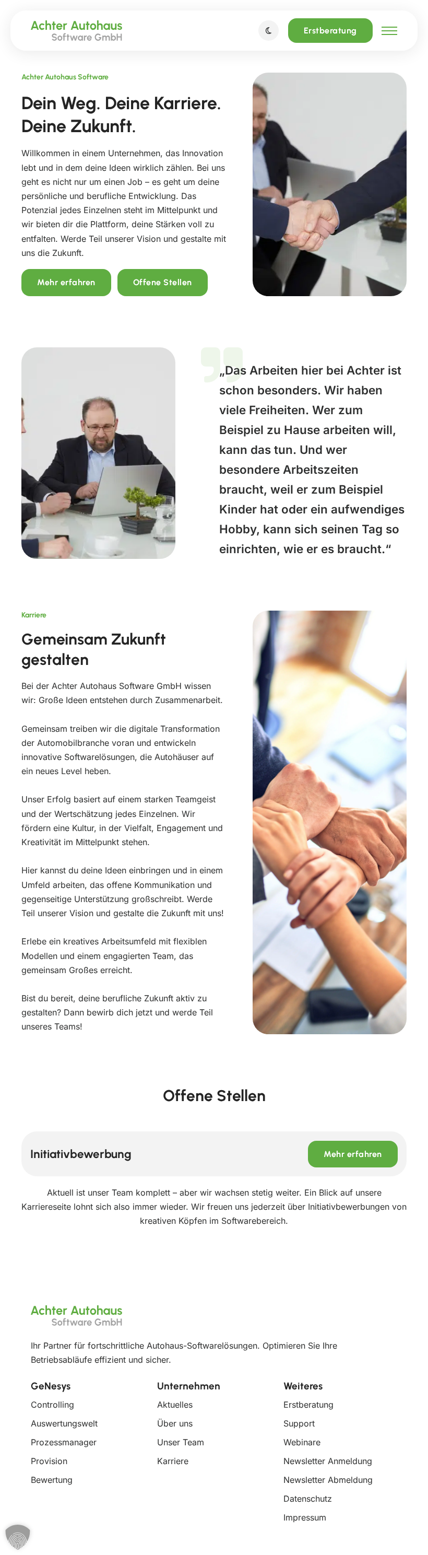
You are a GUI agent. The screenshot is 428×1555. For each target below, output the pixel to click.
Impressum (304, 1517)
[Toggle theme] (268, 30)
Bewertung (52, 1480)
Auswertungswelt (64, 1423)
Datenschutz (307, 1498)
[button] (15, 1540)
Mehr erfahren (66, 282)
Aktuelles (175, 1404)
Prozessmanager (64, 1442)
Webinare (301, 1442)
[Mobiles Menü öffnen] (389, 31)
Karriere (172, 1461)
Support (299, 1423)
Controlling (52, 1404)
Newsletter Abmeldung (328, 1480)
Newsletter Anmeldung (327, 1461)
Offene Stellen (162, 282)
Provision (49, 1461)
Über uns (175, 1423)
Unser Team (180, 1442)
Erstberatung (330, 31)
